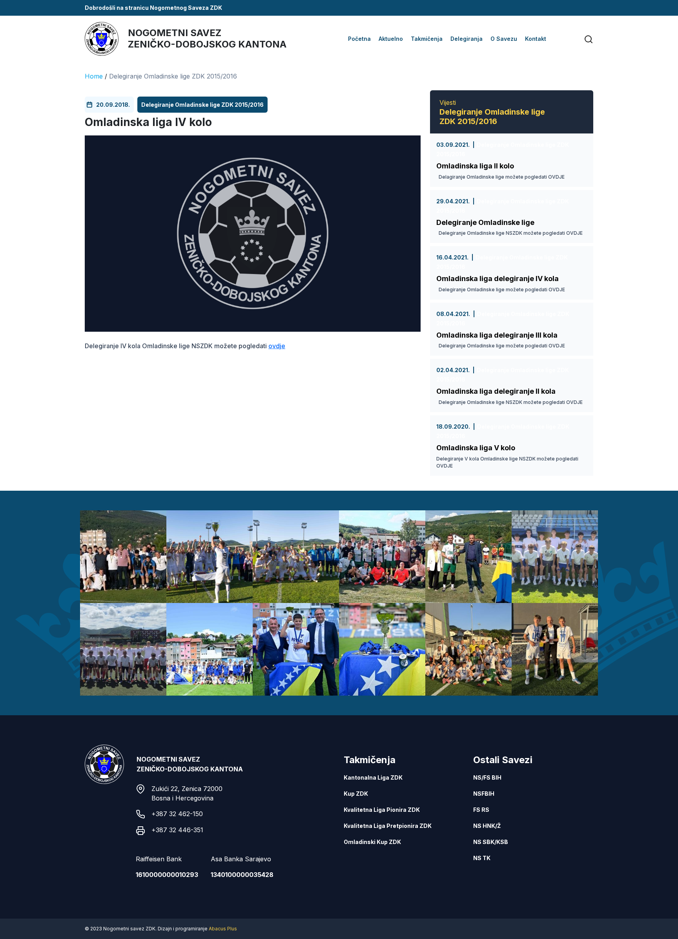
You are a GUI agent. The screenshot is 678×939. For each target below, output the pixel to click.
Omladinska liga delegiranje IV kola (497, 278)
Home (94, 76)
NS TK (481, 858)
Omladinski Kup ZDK (372, 842)
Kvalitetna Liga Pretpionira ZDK (388, 825)
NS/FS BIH (487, 777)
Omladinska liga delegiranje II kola (496, 391)
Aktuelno (391, 38)
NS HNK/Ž (487, 825)
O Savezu (503, 38)
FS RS (481, 809)
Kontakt (535, 38)
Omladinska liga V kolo (475, 448)
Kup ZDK (356, 793)
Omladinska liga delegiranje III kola (497, 335)
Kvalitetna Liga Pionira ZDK (382, 809)
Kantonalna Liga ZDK (373, 777)
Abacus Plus (223, 929)
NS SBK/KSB (490, 842)
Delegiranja (466, 38)
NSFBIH (483, 793)
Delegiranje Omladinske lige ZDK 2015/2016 (173, 76)
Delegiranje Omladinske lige (485, 222)
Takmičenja (427, 38)
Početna (359, 38)
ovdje (276, 346)
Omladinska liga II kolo (475, 166)
